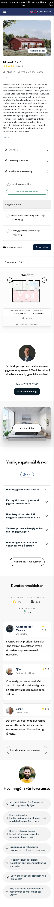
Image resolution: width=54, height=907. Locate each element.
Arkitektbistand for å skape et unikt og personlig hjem (26, 804)
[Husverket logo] (40, 12)
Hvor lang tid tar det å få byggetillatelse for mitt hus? (23, 516)
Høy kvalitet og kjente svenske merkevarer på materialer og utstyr (26, 891)
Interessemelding (27, 391)
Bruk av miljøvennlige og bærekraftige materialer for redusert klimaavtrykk (24, 834)
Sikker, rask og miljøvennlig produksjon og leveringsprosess (27, 848)
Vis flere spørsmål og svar (27, 561)
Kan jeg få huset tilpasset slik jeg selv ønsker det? (23, 502)
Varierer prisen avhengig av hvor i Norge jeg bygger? (25, 530)
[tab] (27, 474)
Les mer (7, 137)
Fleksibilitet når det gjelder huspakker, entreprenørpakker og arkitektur (28, 863)
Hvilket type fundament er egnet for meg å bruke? (21, 544)
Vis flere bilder (37, 50)
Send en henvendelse (27, 191)
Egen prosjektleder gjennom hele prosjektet (28, 877)
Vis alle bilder (27, 428)
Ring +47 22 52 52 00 (27, 384)
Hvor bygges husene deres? (22, 489)
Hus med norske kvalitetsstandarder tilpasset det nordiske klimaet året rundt (27, 818)
